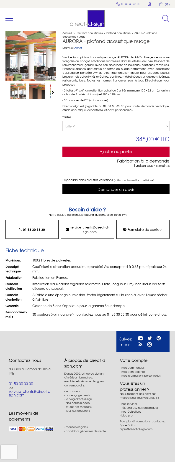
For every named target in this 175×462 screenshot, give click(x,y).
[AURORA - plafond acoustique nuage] (19, 91)
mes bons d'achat (133, 372)
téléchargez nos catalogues (139, 408)
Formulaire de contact (145, 229)
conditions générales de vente (86, 431)
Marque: (68, 48)
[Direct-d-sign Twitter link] (149, 337)
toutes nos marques (79, 407)
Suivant (53, 92)
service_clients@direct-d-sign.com (89, 229)
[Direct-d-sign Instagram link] (149, 344)
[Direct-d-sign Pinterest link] (159, 337)
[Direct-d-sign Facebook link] (140, 337)
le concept (73, 391)
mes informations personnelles (141, 375)
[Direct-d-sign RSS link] (140, 344)
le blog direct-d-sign (79, 399)
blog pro (127, 415)
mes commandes (132, 368)
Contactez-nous (25, 360)
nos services (129, 404)
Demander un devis (116, 189)
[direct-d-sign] (87, 18)
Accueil (67, 33)
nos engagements (78, 395)
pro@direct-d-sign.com (137, 429)
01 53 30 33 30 (34, 229)
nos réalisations (131, 411)
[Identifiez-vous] (149, 4)
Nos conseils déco (78, 403)
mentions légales (77, 427)
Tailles (67, 116)
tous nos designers (78, 411)
